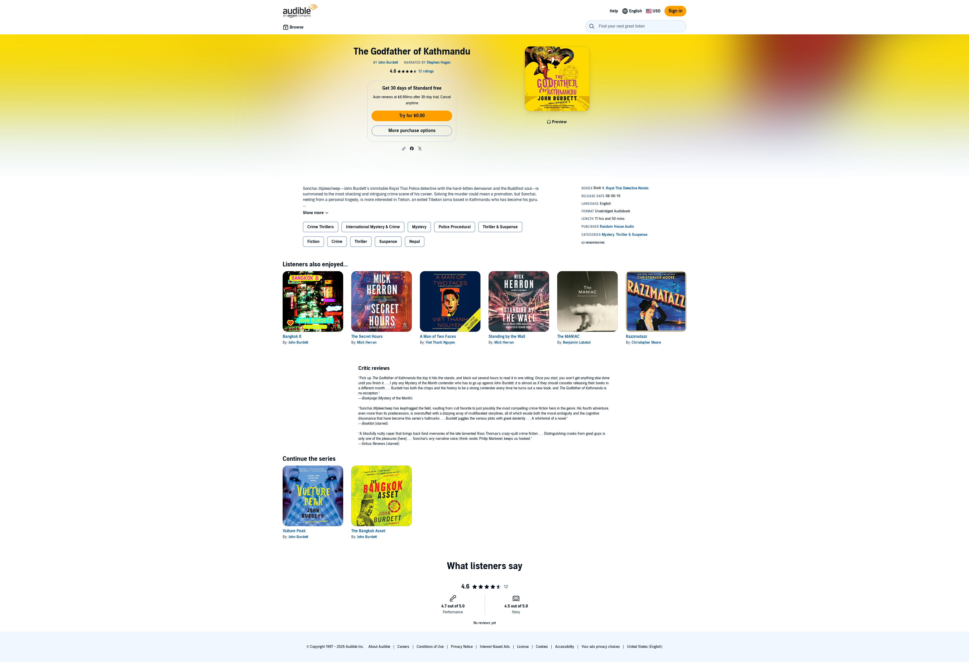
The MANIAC (568, 336)
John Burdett (298, 342)
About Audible (379, 647)
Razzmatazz (636, 336)
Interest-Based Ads (495, 647)
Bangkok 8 (292, 336)
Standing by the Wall (507, 336)
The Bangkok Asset (368, 530)
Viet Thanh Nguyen (440, 342)
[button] (404, 149)
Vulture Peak (294, 530)
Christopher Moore (646, 342)
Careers (403, 647)
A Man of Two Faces (438, 336)
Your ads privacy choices (600, 647)
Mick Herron (366, 342)
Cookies (542, 647)
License (523, 647)
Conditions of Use (430, 647)
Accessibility (564, 647)
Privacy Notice (462, 647)
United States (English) (644, 647)
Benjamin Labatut (576, 342)
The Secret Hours (367, 336)
